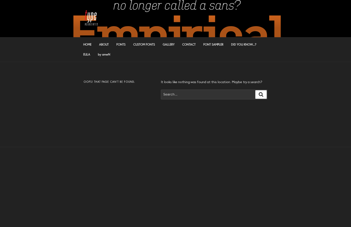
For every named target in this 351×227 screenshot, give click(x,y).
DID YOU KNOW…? (243, 44)
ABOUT (104, 44)
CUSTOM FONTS (144, 44)
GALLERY (168, 44)
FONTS (121, 44)
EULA (86, 54)
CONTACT (189, 44)
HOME (87, 44)
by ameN (104, 54)
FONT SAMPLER (213, 44)
